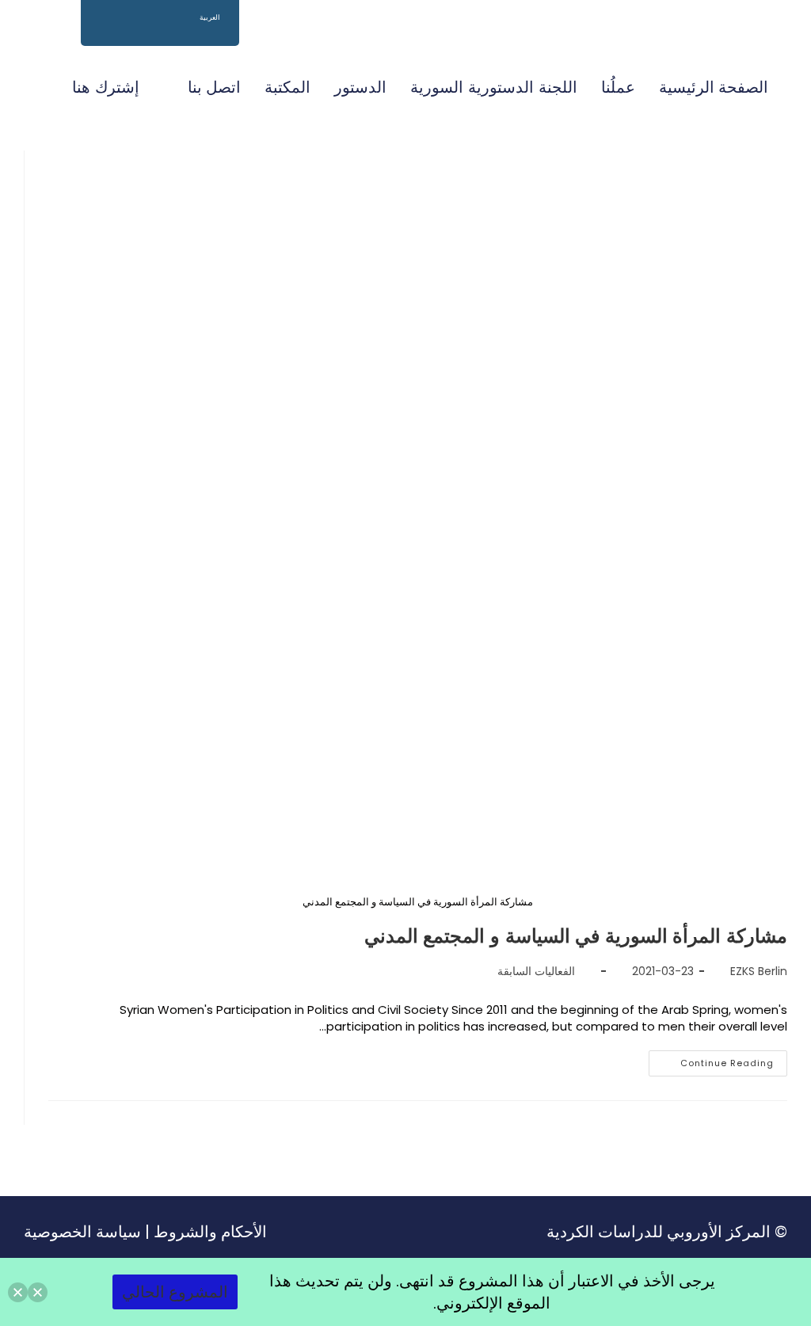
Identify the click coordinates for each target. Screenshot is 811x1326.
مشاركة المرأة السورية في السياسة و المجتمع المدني (575, 936)
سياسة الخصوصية (82, 1232)
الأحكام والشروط (210, 1232)
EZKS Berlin (758, 971)
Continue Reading (711, 1059)
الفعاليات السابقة (536, 971)
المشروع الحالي (175, 1292)
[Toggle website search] (42, 87)
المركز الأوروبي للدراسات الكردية (658, 1232)
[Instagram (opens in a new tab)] (55, 39)
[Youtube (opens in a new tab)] (30, 39)
